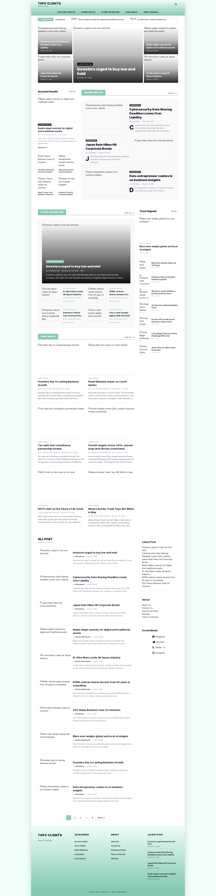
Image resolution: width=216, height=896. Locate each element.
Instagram (160, 653)
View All (72, 91)
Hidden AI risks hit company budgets (66, 193)
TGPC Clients (49, 3)
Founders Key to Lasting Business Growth (98, 762)
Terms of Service (150, 617)
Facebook (160, 636)
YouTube (160, 642)
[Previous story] (172, 19)
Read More (42, 147)
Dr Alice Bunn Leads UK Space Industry (96, 657)
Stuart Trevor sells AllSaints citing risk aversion (45, 194)
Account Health (66, 12)
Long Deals (132, 12)
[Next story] (176, 19)
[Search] (176, 4)
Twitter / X (160, 647)
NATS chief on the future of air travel (60, 508)
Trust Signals (151, 12)
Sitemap (146, 614)
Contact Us (147, 608)
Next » (101, 817)
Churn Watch (88, 12)
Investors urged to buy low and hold (73, 266)
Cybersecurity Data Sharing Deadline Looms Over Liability (54, 44)
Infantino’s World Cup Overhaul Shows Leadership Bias (73, 315)
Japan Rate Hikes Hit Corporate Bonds (96, 605)
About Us (146, 605)
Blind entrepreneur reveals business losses (66, 172)
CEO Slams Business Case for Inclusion (46, 171)
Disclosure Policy (150, 611)
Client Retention (110, 12)
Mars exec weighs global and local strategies (100, 736)
